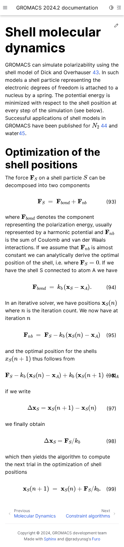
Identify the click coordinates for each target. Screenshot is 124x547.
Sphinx (50, 539)
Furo (96, 539)
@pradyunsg (76, 539)
